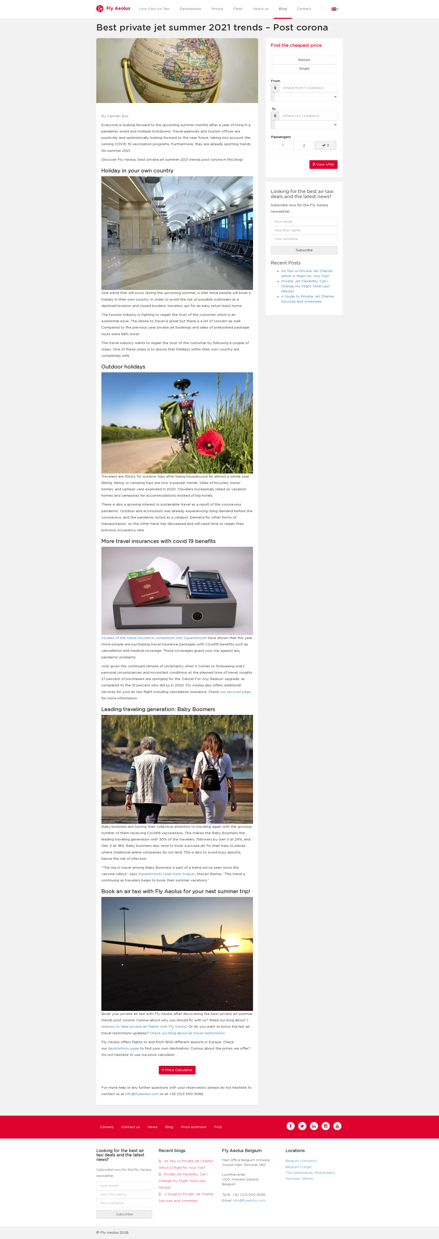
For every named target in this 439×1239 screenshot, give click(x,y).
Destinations (190, 9)
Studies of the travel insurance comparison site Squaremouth (154, 638)
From (275, 81)
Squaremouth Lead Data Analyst (166, 874)
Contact (304, 9)
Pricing (217, 9)
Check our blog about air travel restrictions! (187, 1033)
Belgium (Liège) (299, 1167)
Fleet (238, 9)
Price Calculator (178, 1070)
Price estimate (193, 1127)
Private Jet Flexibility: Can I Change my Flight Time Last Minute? (305, 286)
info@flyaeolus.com (142, 1094)
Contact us (130, 1127)
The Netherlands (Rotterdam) (310, 1173)
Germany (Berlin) (300, 1179)
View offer (324, 164)
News (153, 1127)
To (274, 109)
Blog (283, 9)
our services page (235, 692)
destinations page (123, 1048)
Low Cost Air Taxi (154, 9)
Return (304, 60)
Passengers (278, 137)
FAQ (218, 1127)
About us (261, 9)
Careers (107, 1127)
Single (304, 68)
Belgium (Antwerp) (301, 1161)
